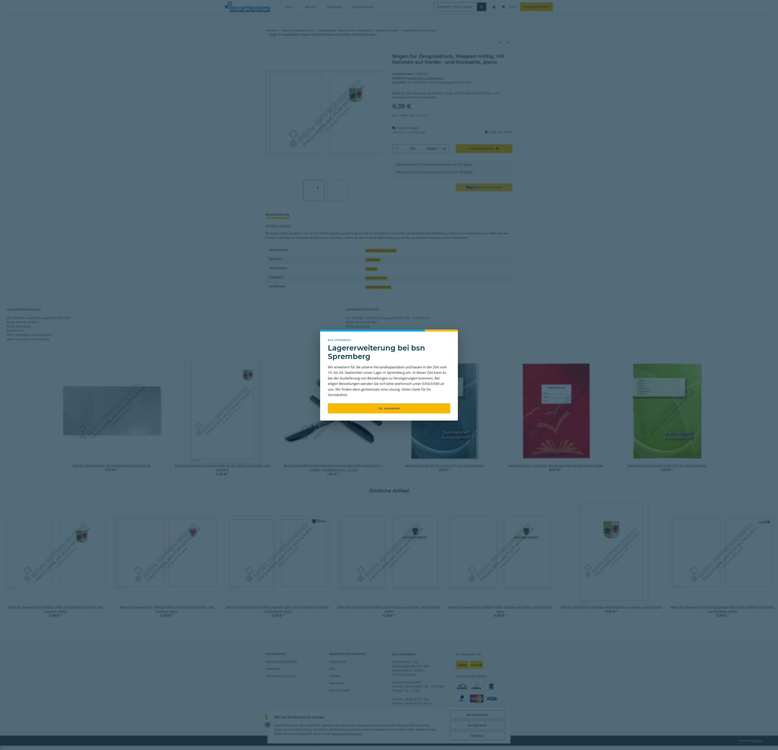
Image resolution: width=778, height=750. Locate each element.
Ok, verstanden (389, 408)
